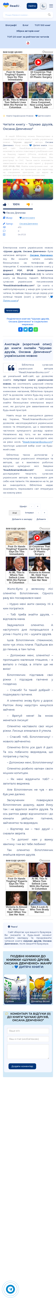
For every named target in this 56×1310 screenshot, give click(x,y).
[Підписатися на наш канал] (28, 43)
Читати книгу (12, 310)
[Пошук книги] (49, 15)
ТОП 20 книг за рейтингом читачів (28, 36)
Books (16, 6)
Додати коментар (22, 1066)
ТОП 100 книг (43, 25)
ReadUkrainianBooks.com (37, 441)
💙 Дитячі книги (38, 145)
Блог (26, 25)
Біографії (11, 25)
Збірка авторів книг (28, 31)
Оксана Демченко (16, 212)
